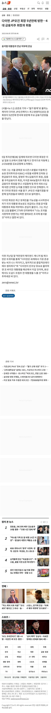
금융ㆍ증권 (6, 15)
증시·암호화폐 (8, 296)
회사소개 (8, 677)
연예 (4, 586)
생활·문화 (6, 662)
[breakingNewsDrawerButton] (43, 2)
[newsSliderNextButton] (47, 522)
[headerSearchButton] (38, 2)
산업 (6, 657)
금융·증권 (44, 652)
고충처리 (43, 677)
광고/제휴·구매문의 (19, 677)
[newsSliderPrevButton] (41, 522)
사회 (19, 647)
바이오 (44, 657)
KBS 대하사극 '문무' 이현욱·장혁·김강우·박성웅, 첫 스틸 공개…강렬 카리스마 (22, 551)
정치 (6, 647)
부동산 (19, 657)
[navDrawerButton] (47, 3)
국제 (44, 647)
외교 (19, 652)
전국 (6, 652)
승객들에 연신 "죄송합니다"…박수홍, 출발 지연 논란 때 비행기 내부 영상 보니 (23, 562)
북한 (31, 652)
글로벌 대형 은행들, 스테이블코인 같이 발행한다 (23, 377)
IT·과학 (32, 657)
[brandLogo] (6, 2)
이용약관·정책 (33, 677)
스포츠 (5, 617)
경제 (31, 647)
